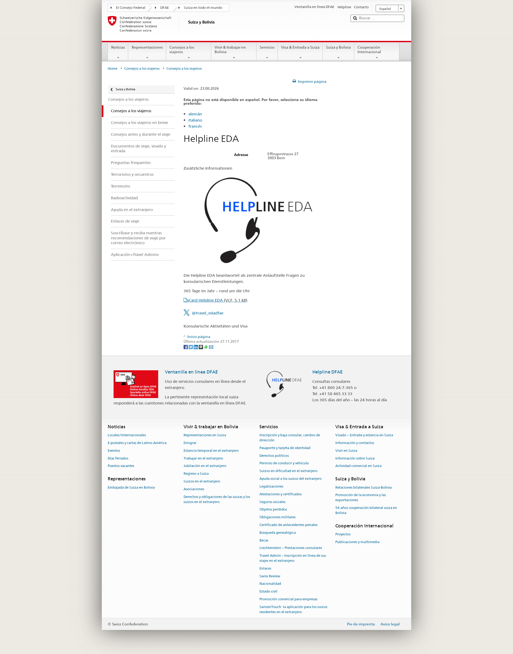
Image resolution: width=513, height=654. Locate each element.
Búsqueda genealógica (277, 533)
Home (112, 69)
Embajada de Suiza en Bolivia (131, 487)
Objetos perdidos (273, 510)
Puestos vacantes (121, 466)
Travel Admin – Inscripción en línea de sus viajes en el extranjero (292, 558)
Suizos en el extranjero (202, 481)
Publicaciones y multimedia (357, 542)
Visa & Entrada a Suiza (300, 47)
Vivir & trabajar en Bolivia (230, 49)
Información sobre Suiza (355, 458)
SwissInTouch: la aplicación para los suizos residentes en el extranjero (293, 609)
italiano (195, 120)
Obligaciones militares (277, 517)
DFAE (164, 8)
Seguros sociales (272, 502)
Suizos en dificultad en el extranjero (288, 471)
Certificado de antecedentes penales (288, 525)
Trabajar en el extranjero (203, 458)
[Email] (211, 347)
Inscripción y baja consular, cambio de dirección (289, 437)
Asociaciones (194, 489)
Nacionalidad (270, 584)
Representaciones (147, 47)
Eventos (114, 451)
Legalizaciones (271, 486)
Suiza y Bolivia (338, 47)
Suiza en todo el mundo (203, 8)
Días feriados (118, 458)
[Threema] (201, 347)
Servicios (267, 47)
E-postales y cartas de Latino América (137, 443)
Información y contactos (354, 443)
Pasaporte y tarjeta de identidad (284, 448)
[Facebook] (186, 347)
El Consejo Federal (130, 8)
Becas (263, 540)
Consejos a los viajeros (181, 49)
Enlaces (265, 568)
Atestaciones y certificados (280, 494)
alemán (195, 113)
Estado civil (268, 592)
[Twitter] (191, 347)
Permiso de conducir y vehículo (284, 463)
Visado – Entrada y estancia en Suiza (364, 435)
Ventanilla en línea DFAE (191, 372)
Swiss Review (269, 576)
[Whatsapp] (206, 347)
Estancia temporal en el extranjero (211, 451)
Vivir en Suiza (346, 451)
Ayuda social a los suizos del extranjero (290, 479)
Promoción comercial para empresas (288, 599)
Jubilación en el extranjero (205, 466)
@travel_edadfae (207, 313)
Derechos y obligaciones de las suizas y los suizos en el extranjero (217, 499)
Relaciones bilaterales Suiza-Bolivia (363, 487)
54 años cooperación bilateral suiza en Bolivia (366, 510)
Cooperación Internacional (369, 49)
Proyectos (343, 534)
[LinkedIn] (196, 347)
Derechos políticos (274, 456)
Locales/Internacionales (127, 435)
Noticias (118, 47)
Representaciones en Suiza (205, 435)
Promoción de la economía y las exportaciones (360, 497)
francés (195, 126)
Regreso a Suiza (196, 474)
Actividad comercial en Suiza (358, 466)
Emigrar (190, 443)
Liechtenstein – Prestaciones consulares (290, 548)
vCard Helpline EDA (217, 300)
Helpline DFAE (327, 372)
